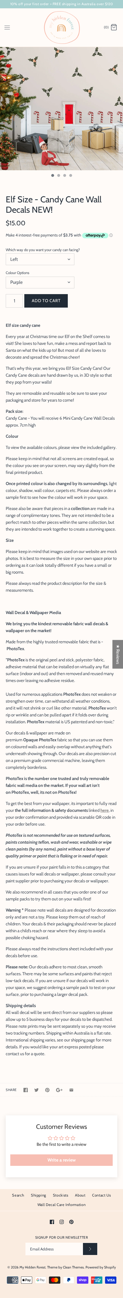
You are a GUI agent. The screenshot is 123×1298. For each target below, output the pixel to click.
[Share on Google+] (59, 1090)
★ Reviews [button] (117, 654)
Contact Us (101, 1195)
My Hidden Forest (32, 1267)
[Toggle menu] (7, 27)
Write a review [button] (61, 1160)
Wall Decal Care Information (61, 1204)
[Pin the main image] (47, 1090)
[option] (61, 108)
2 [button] (58, 176)
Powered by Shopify (101, 1267)
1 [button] (52, 176)
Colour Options (17, 272)
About (80, 1195)
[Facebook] (52, 1222)
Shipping (38, 1195)
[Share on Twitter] (36, 1090)
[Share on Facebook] (25, 1090)
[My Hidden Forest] (61, 27)
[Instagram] (61, 1222)
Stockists (60, 1195)
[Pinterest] (71, 1222)
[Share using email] (71, 1090)
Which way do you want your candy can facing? (43, 249)
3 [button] (64, 176)
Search (18, 1195)
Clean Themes (73, 1267)
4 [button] (70, 176)
